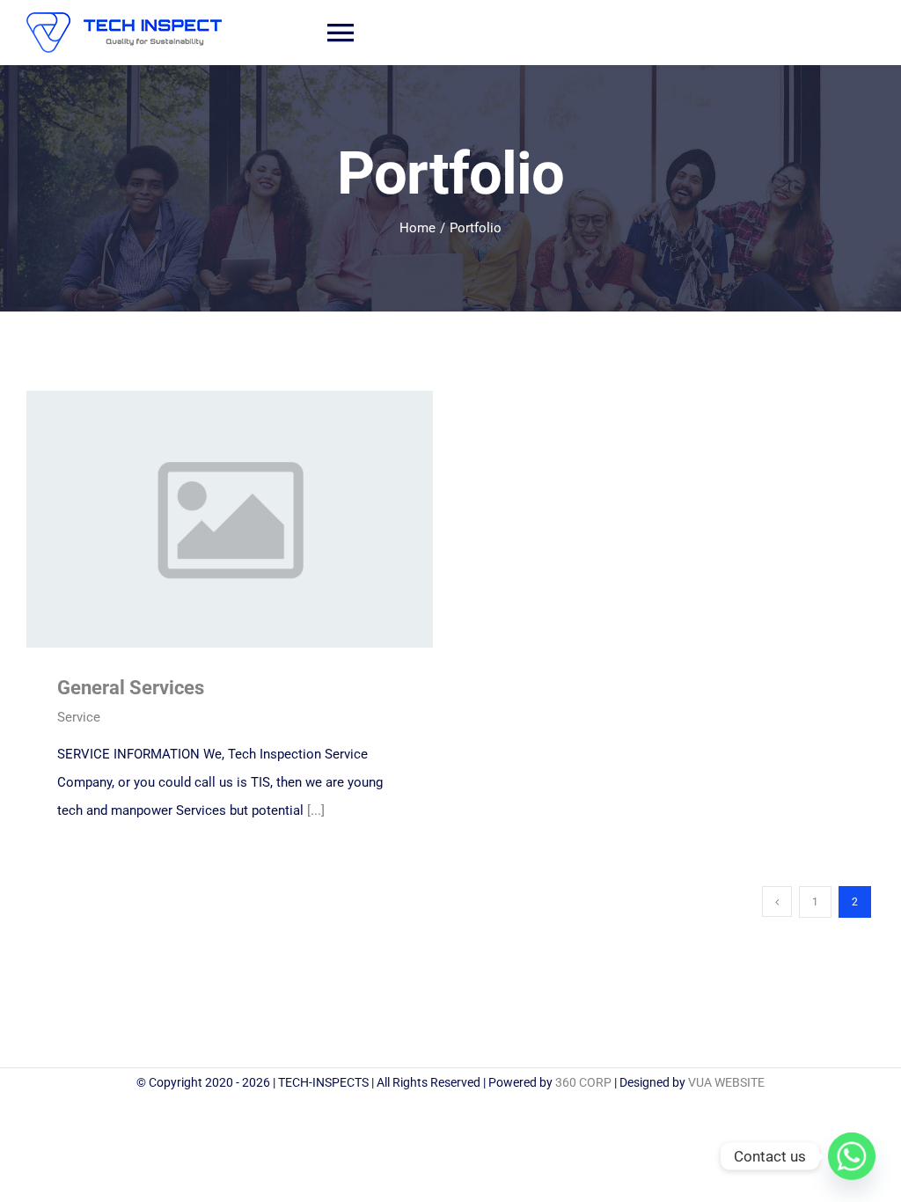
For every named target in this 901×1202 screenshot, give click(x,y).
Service (78, 717)
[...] (316, 810)
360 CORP (583, 1082)
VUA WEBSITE (726, 1082)
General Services (203, 519)
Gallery (255, 519)
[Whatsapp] (851, 1156)
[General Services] (229, 519)
